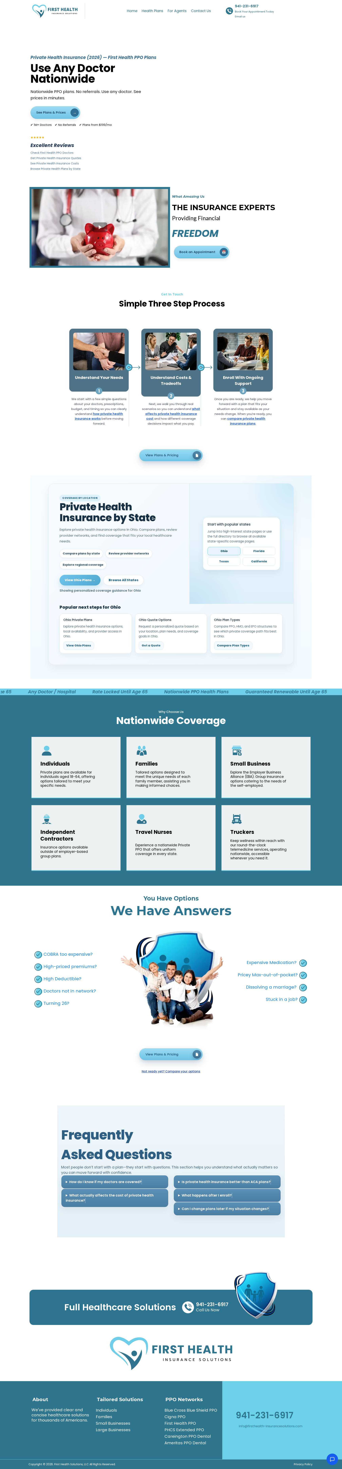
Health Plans (152, 10)
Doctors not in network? (70, 991)
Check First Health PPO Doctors (51, 153)
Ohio (224, 551)
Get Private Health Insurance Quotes (55, 158)
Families (104, 1417)
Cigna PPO (174, 1417)
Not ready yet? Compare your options (171, 1071)
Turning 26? (56, 1003)
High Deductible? (62, 979)
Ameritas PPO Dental (185, 1443)
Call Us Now (207, 1310)
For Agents (177, 10)
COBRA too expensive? (68, 954)
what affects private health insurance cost (172, 414)
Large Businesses (113, 1430)
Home (132, 10)
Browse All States (123, 580)
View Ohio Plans (78, 645)
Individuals (106, 1410)
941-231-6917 (246, 6)
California (259, 561)
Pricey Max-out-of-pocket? (268, 975)
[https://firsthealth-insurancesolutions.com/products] (57, 11)
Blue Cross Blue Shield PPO (190, 1410)
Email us (240, 16)
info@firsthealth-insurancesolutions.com (270, 1426)
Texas (224, 561)
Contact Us (201, 10)
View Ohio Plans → (80, 580)
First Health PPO (180, 1423)
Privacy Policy (303, 1464)
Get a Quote (151, 645)
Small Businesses (113, 1423)
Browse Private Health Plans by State (55, 169)
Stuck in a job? (282, 999)
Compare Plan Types (233, 645)
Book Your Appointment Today (254, 11)
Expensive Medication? (271, 962)
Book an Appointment (197, 252)
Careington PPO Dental (187, 1436)
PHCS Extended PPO (184, 1430)
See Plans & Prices (51, 112)
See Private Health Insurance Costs (54, 163)
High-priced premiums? (70, 966)
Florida (259, 551)
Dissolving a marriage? (271, 987)
